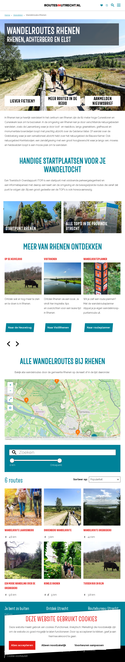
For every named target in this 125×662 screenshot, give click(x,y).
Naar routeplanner (98, 327)
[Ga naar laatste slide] (9, 344)
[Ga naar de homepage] (62, 5)
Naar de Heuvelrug (20, 327)
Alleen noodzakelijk (53, 645)
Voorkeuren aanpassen (89, 645)
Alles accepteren (22, 645)
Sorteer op (80, 479)
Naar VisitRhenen (58, 327)
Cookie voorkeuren (17, 656)
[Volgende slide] (17, 344)
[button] (26, 401)
